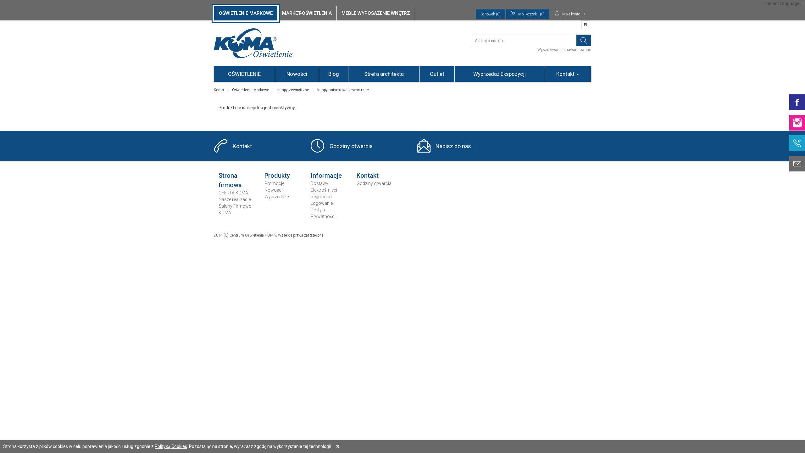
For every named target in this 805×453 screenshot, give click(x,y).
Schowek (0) (490, 14)
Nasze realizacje (235, 199)
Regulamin (321, 196)
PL (586, 25)
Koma (219, 90)
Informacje (326, 175)
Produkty (277, 175)
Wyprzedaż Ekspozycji (499, 74)
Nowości (296, 74)
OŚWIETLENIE (244, 74)
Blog (333, 74)
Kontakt (566, 74)
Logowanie (322, 203)
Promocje (274, 183)
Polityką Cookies (171, 446)
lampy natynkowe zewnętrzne (343, 90)
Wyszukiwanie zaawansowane (564, 50)
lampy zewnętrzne (293, 90)
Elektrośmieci (324, 190)
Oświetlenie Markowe (250, 90)
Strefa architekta (384, 74)
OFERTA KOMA (233, 192)
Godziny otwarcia (351, 146)
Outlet (437, 74)
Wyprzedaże (276, 196)
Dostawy (319, 183)
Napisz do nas (453, 146)
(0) (531, 14)
